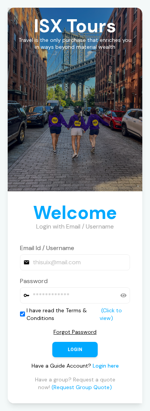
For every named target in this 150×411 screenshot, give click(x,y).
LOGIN (75, 349)
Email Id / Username (47, 248)
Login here (106, 365)
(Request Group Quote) (82, 387)
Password (34, 281)
